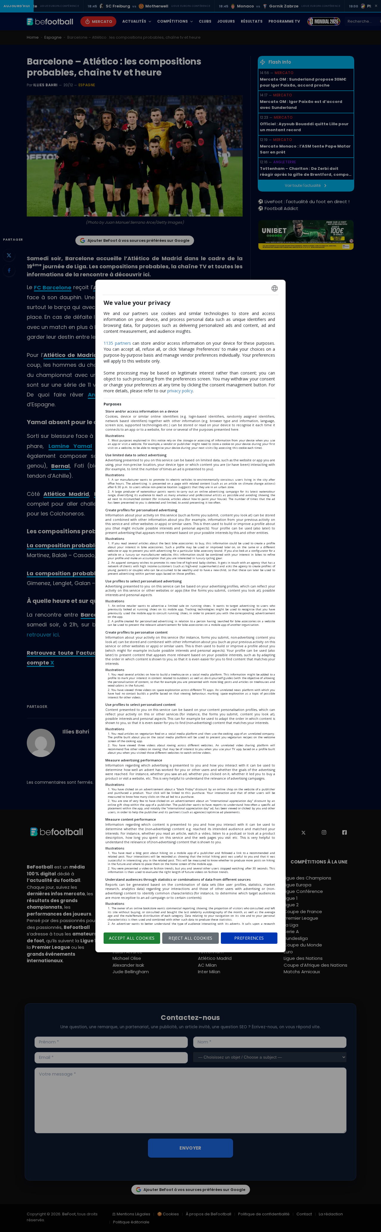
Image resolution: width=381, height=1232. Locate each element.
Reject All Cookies (190, 938)
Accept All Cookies (132, 938)
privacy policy (180, 391)
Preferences (249, 938)
